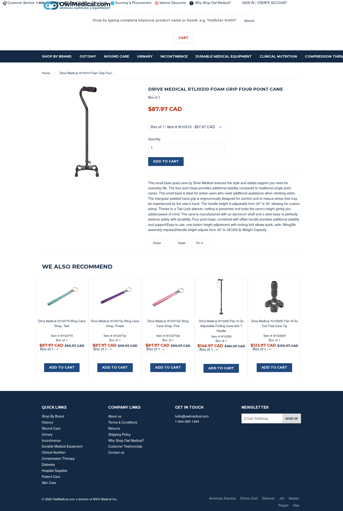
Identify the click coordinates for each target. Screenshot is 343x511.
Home (46, 73)
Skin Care (49, 482)
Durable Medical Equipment (224, 56)
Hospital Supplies (54, 470)
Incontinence (174, 56)
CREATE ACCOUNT (272, 2)
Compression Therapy (58, 458)
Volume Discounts (172, 2)
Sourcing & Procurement (133, 2)
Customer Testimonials (125, 446)
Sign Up (291, 418)
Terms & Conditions (122, 422)
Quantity (154, 139)
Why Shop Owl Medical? (212, 2)
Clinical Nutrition (278, 56)
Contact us (116, 452)
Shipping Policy (119, 434)
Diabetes (48, 464)
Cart (183, 38)
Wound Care (116, 56)
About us (114, 416)
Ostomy (88, 56)
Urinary (145, 56)
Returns (114, 428)
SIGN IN (248, 2)
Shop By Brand (57, 56)
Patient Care (51, 476)
